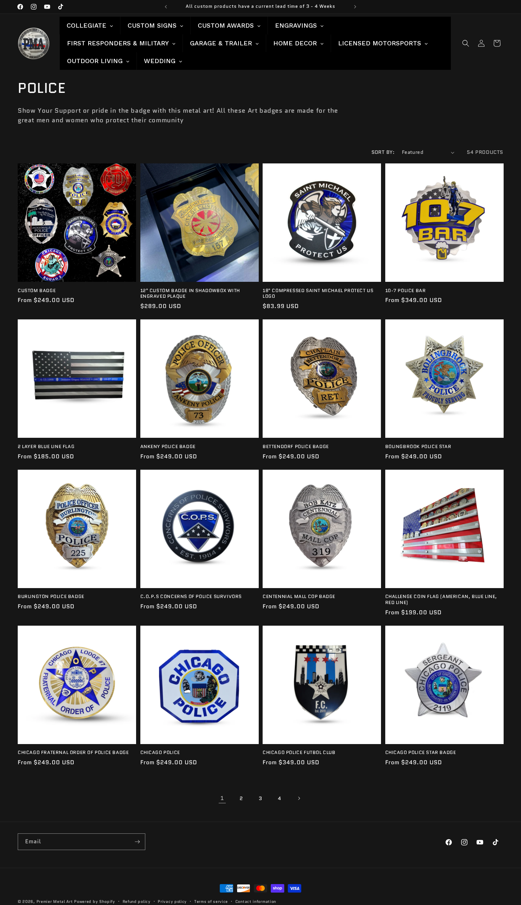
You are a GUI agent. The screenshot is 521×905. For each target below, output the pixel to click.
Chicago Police (160, 753)
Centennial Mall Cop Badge (299, 597)
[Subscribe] (137, 841)
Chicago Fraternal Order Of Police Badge (73, 753)
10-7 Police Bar (405, 291)
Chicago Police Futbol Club (299, 753)
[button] (466, 43)
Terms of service (211, 901)
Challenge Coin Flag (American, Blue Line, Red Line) (441, 600)
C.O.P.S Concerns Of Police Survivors (191, 597)
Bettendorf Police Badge (296, 447)
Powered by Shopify (94, 901)
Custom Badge (37, 291)
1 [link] (222, 798)
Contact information (255, 901)
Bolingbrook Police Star (418, 447)
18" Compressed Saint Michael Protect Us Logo (318, 294)
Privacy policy (172, 901)
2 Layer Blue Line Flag (46, 447)
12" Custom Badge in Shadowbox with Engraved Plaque (190, 294)
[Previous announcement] (166, 6)
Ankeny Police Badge (168, 447)
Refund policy (137, 901)
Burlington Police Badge (51, 597)
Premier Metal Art (55, 901)
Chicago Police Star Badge (420, 753)
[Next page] (299, 798)
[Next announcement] (355, 6)
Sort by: (383, 152)
